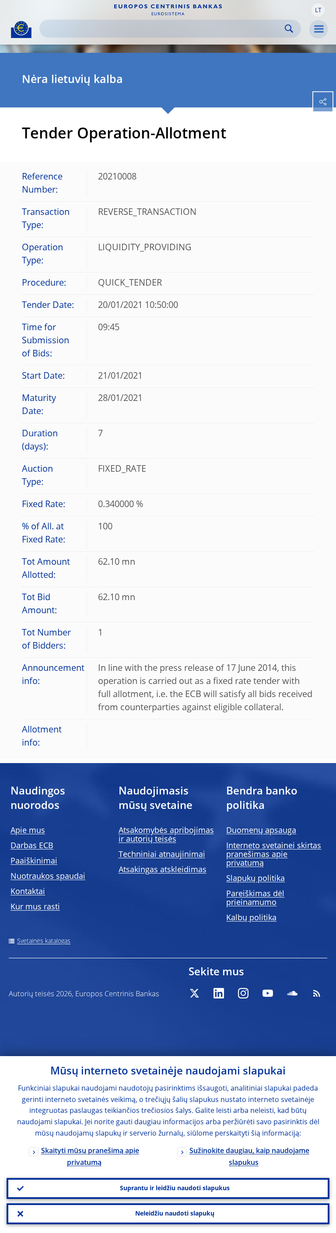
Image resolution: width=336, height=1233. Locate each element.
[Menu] (318, 29)
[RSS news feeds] (316, 993)
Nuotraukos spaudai (47, 877)
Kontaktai (27, 892)
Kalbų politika (251, 918)
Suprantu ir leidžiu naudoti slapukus (175, 1188)
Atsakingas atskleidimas (162, 870)
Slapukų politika (255, 879)
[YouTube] (267, 993)
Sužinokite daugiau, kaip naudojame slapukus (249, 1157)
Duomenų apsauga (261, 831)
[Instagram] (243, 993)
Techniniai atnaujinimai (162, 855)
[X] (194, 993)
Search (289, 28)
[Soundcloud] (292, 993)
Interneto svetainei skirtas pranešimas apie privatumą (273, 854)
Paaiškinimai (33, 861)
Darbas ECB (31, 846)
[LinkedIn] (218, 993)
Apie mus (27, 831)
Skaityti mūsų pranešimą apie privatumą (90, 1157)
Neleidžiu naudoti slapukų (174, 1214)
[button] (318, 10)
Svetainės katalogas (43, 941)
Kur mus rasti (35, 907)
